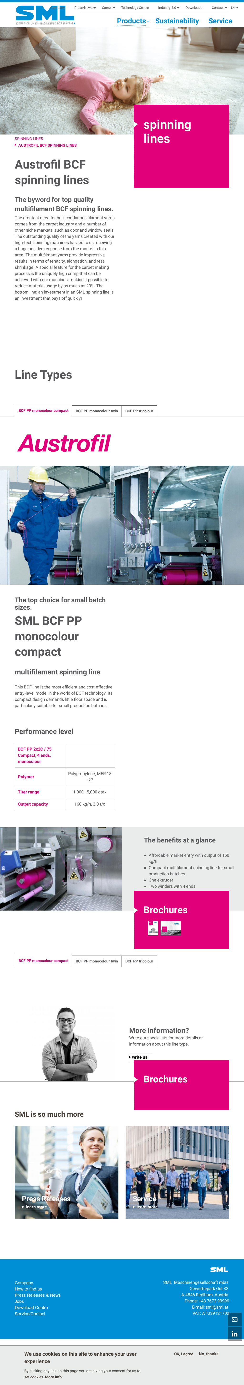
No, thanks (209, 1354)
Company (58, 8)
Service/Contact (30, 1313)
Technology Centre (135, 8)
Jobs (19, 1301)
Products (131, 21)
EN (233, 7)
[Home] (34, 13)
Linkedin (235, 1334)
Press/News (83, 8)
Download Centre (31, 1307)
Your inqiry (235, 1319)
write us (139, 1057)
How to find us (28, 1288)
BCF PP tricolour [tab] (139, 411)
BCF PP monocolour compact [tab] (43, 410)
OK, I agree (183, 1354)
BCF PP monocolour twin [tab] (97, 411)
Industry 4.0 (167, 8)
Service (220, 21)
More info (53, 1377)
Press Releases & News (38, 1295)
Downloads (194, 8)
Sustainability (177, 21)
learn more (36, 1206)
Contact (218, 8)
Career (107, 8)
